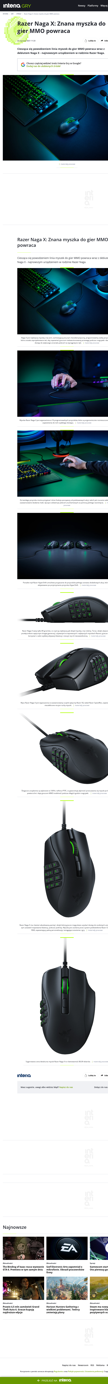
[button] (81, 5)
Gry (12, 14)
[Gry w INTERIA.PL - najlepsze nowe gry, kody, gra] (26, 5)
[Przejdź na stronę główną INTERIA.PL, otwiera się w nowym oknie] (12, 5)
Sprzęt (18, 14)
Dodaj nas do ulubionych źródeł (53, 66)
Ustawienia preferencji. (94, 1371)
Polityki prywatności (76, 1371)
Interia (5, 14)
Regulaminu (59, 1371)
